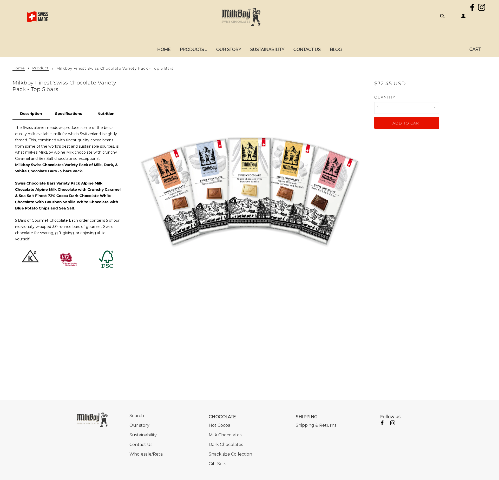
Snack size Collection (230, 454)
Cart (475, 49)
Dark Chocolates (226, 444)
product (40, 68)
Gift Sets (217, 463)
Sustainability (143, 434)
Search (136, 415)
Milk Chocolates (225, 434)
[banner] (240, 16)
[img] (472, 8)
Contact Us (140, 444)
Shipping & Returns (316, 425)
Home (18, 68)
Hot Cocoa (219, 425)
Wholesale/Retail (147, 454)
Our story (139, 425)
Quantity (384, 97)
